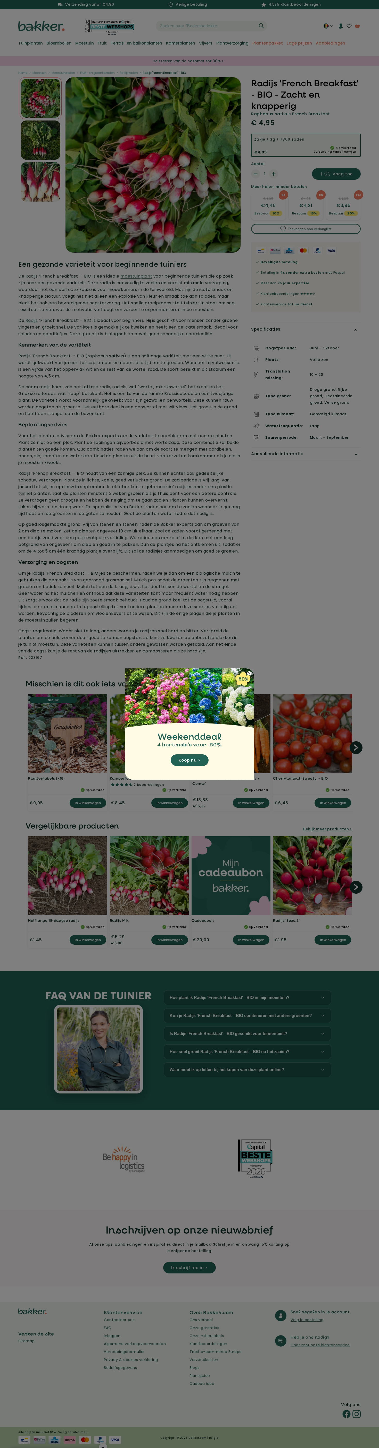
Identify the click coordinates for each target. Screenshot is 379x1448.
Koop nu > (190, 760)
